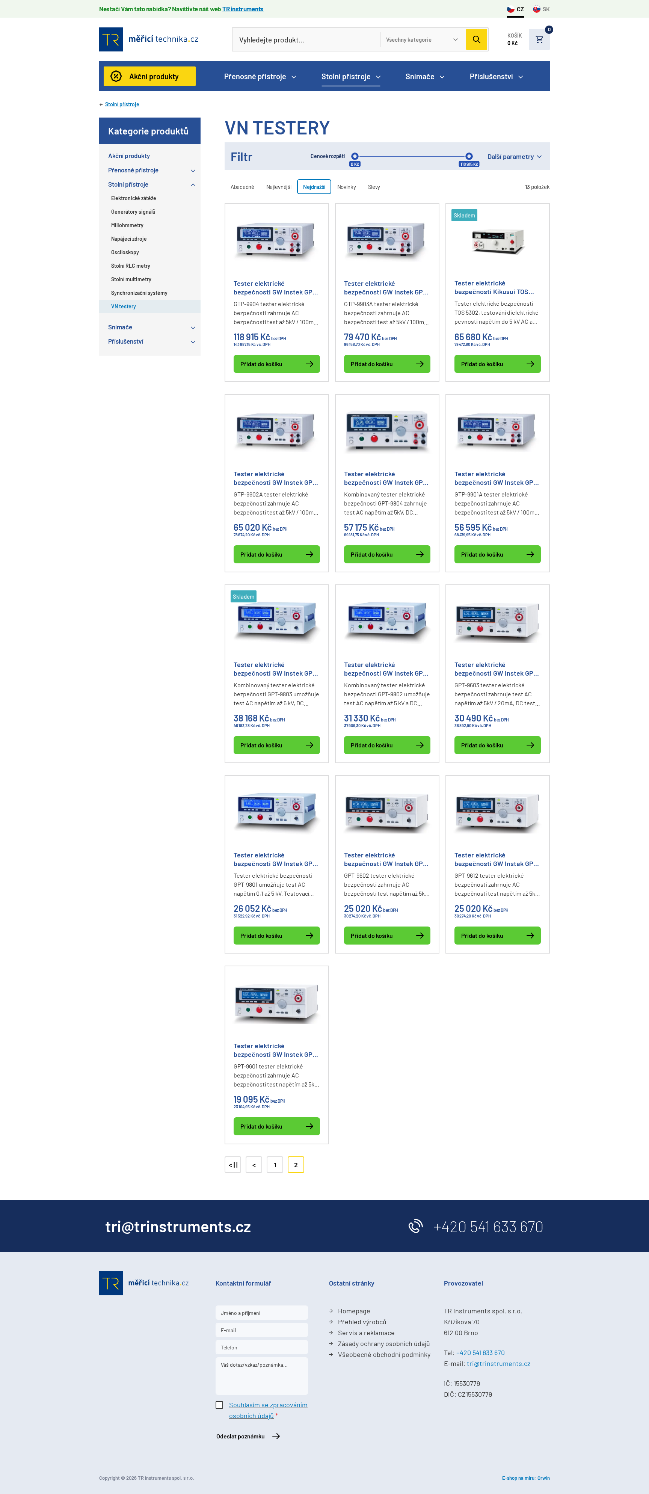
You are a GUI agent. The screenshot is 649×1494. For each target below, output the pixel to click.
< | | (233, 1164)
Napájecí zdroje (129, 238)
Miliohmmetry (127, 225)
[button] (528, 39)
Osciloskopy (125, 252)
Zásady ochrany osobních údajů (384, 1343)
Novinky (346, 186)
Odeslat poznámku (240, 1436)
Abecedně (242, 186)
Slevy (374, 186)
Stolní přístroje (346, 76)
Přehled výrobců (362, 1321)
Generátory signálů (133, 211)
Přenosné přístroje (255, 76)
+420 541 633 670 (488, 1225)
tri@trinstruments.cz (498, 1363)
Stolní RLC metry (130, 266)
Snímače (420, 76)
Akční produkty (154, 76)
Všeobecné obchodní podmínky (384, 1354)
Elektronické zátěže (133, 198)
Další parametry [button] (511, 156)
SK (546, 8)
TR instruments (243, 8)
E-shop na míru (518, 1478)
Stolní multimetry (131, 279)
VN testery (123, 306)
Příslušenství (491, 76)
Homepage (354, 1311)
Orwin (543, 1478)
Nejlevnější (278, 186)
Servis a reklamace (366, 1332)
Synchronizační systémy (139, 293)
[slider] (354, 156)
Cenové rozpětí (327, 156)
